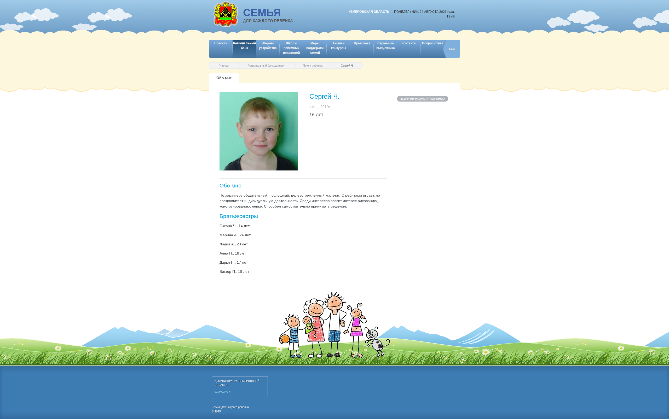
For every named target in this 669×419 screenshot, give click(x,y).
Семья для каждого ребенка (230, 407)
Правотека (362, 43)
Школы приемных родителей (291, 48)
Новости (220, 43)
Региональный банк (244, 46)
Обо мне (224, 78)
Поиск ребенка (312, 65)
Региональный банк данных (266, 65)
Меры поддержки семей (315, 48)
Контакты (409, 43)
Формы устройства (268, 46)
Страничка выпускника (385, 46)
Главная (223, 65)
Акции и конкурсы (338, 46)
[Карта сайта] (451, 49)
